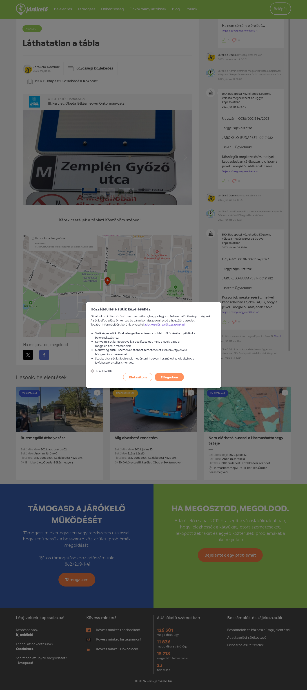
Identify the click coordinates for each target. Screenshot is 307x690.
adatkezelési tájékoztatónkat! (164, 324)
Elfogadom (169, 377)
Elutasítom (138, 377)
